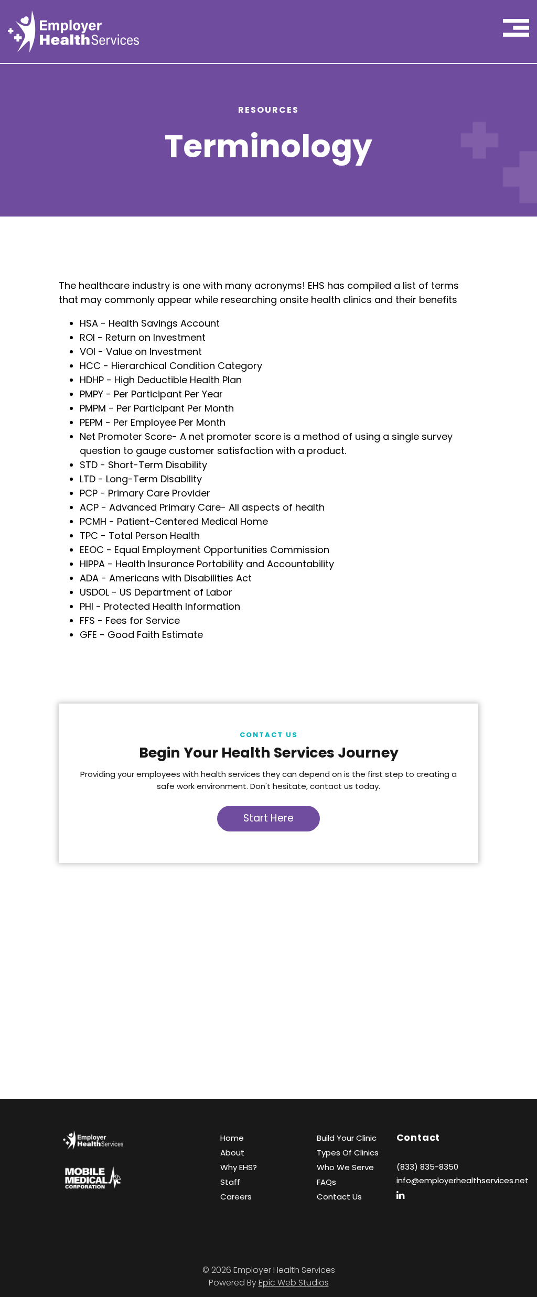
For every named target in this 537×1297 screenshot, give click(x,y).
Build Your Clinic (347, 1137)
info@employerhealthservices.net (462, 1180)
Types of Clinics (348, 1152)
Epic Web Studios (294, 1283)
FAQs (326, 1181)
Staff (230, 1181)
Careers (236, 1196)
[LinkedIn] (404, 1195)
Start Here (268, 818)
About (232, 1152)
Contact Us (339, 1196)
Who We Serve (345, 1167)
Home (232, 1137)
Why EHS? (238, 1167)
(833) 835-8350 (427, 1166)
